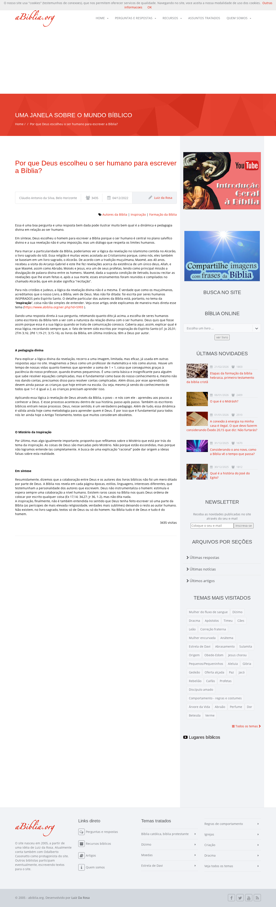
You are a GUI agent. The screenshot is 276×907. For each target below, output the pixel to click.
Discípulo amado (201, 689)
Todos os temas (247, 726)
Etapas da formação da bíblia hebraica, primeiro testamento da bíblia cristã (220, 377)
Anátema (226, 638)
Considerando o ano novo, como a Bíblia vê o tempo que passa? (233, 451)
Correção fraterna (213, 629)
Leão (192, 629)
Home (100, 18)
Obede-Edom (213, 655)
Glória (247, 664)
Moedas (147, 855)
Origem (194, 655)
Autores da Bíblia (114, 214)
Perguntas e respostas (133, 18)
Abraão (220, 707)
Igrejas (209, 834)
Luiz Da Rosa (80, 898)
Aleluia (233, 664)
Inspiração (138, 214)
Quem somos (237, 18)
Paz (231, 672)
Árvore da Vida (199, 707)
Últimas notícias (202, 569)
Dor (249, 707)
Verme (210, 715)
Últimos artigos (202, 580)
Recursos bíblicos (98, 844)
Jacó (242, 672)
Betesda (195, 715)
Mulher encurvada (202, 638)
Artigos (91, 855)
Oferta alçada (214, 672)
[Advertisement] (138, 61)
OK (149, 7)
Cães (240, 621)
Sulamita (245, 646)
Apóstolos (212, 621)
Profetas (226, 681)
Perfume (236, 707)
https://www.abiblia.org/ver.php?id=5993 (53, 307)
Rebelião (195, 681)
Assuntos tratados (204, 18)
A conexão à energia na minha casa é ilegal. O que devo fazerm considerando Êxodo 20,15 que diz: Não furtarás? (222, 425)
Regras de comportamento (223, 824)
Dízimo (237, 612)
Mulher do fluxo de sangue (208, 612)
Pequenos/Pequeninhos (206, 664)
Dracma (194, 621)
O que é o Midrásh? (224, 401)
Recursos (170, 18)
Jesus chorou (237, 655)
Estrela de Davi (199, 646)
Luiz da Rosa (163, 198)
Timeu (228, 621)
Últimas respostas (204, 557)
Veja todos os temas (218, 866)
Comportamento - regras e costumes (215, 698)
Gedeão (194, 672)
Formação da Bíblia (163, 214)
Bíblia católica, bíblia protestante (165, 834)
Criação (209, 845)
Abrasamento (225, 646)
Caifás (210, 681)
